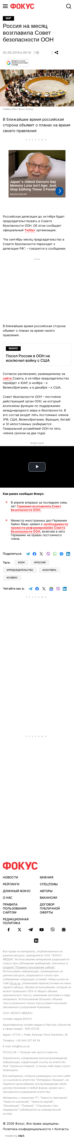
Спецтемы (49, 884)
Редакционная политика (16, 921)
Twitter (29, 230)
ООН (22, 562)
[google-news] (63, 929)
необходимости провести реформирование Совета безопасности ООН (39, 527)
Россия (41, 562)
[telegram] (30, 929)
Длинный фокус (17, 891)
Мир (8, 18)
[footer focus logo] (20, 866)
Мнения (46, 877)
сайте (8, 378)
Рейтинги (11, 884)
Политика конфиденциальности (27, 1129)
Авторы (46, 891)
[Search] (68, 6)
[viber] (52, 929)
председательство (20, 570)
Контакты (61, 1129)
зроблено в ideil (15, 1136)
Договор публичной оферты (50, 908)
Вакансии (48, 897)
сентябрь (50, 570)
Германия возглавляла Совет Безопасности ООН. (36, 508)
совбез (12, 577)
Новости (10, 877)
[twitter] (19, 929)
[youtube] (41, 929)
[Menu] (5, 6)
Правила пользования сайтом (15, 908)
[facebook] (8, 929)
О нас (7, 897)
